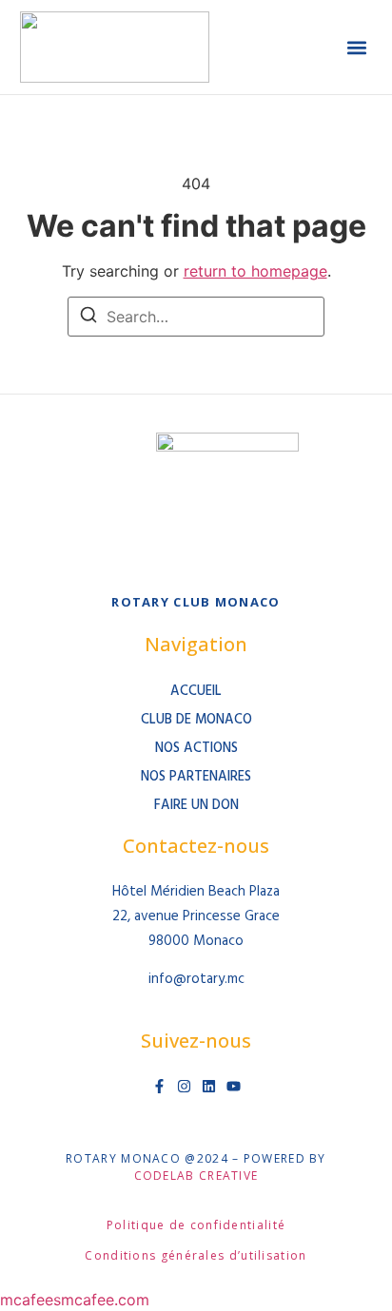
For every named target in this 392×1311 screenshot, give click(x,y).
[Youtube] (233, 1086)
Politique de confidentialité (196, 1225)
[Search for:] (196, 317)
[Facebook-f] (159, 1086)
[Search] (88, 317)
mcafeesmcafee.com (74, 1299)
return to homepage (255, 270)
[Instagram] (184, 1086)
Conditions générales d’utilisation (195, 1255)
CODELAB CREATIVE (196, 1175)
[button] (356, 47)
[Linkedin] (209, 1086)
